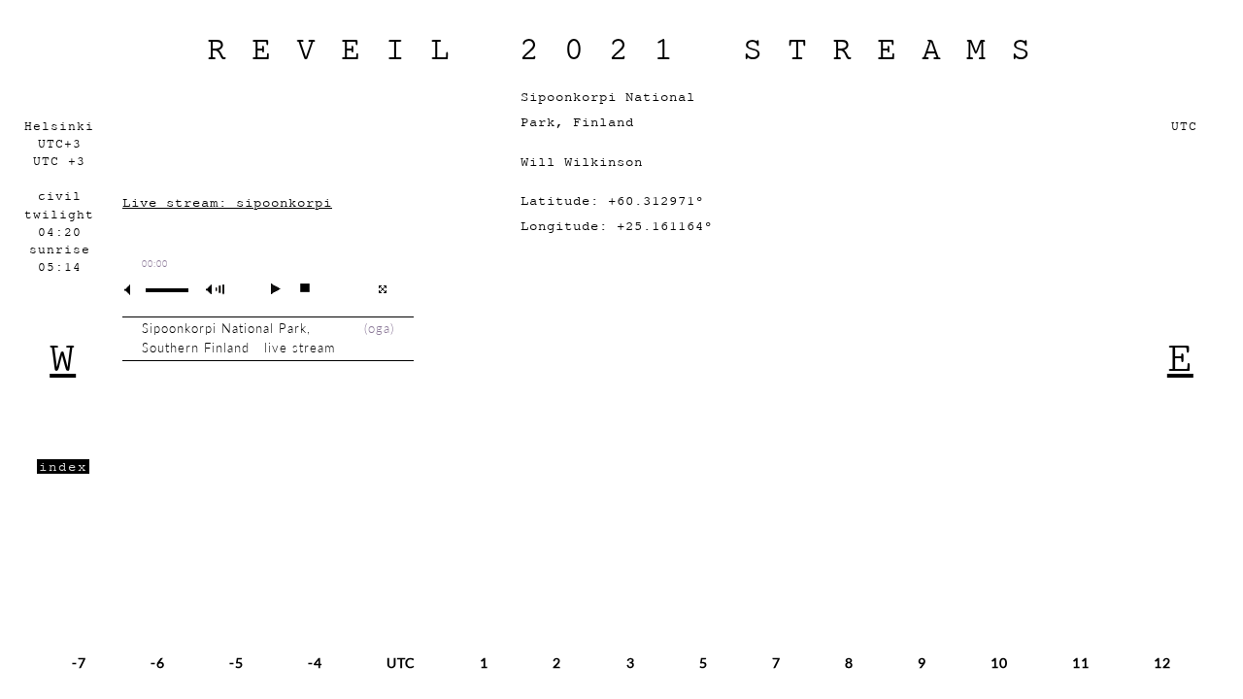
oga (379, 328)
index (63, 466)
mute (135, 289)
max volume (218, 289)
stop (297, 288)
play (267, 288)
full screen (382, 289)
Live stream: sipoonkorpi (227, 202)
